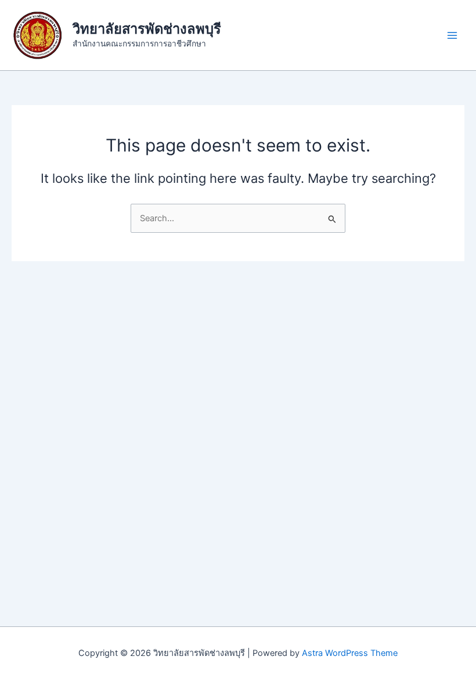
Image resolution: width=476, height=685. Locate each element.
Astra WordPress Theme (350, 653)
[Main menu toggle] (452, 35)
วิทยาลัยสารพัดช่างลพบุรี (147, 28)
